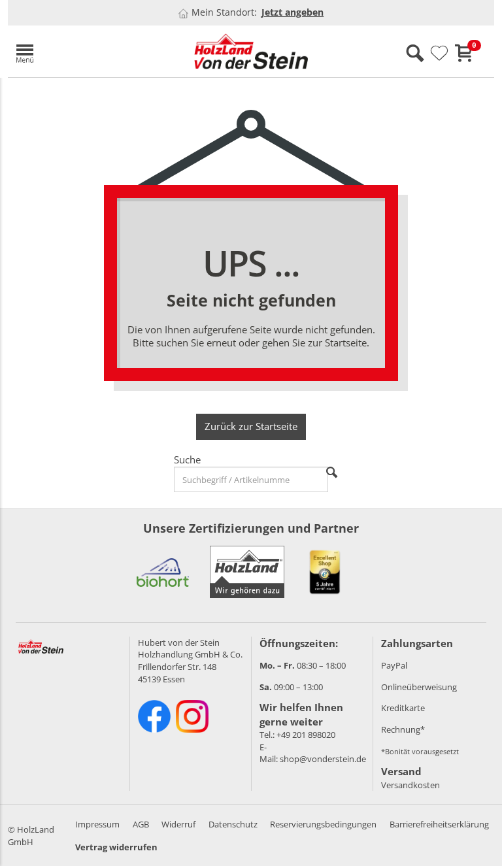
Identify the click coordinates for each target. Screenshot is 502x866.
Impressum (97, 824)
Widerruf (178, 824)
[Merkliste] (439, 53)
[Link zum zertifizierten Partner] (163, 572)
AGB (141, 824)
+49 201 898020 (305, 735)
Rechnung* (403, 729)
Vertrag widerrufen (116, 847)
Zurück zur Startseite (251, 426)
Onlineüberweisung (419, 687)
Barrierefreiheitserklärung (439, 824)
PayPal (394, 665)
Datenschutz (233, 824)
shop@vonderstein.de (323, 759)
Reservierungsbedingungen (323, 824)
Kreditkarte (403, 708)
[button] (86, 51)
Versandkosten (410, 785)
